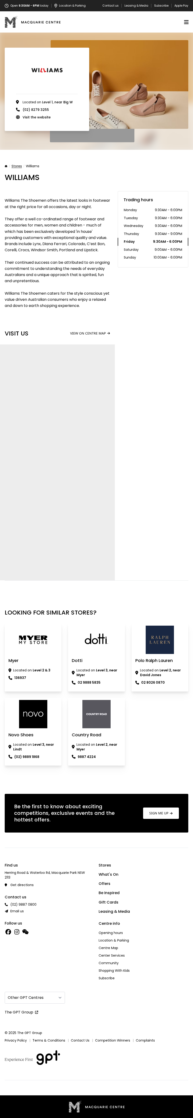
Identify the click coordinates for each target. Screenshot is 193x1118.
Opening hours (111, 932)
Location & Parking (114, 940)
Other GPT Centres (26, 997)
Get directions (22, 885)
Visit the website (37, 117)
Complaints (145, 1040)
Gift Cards (108, 902)
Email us (17, 911)
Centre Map (108, 948)
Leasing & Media (136, 6)
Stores (17, 166)
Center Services (112, 955)
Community (109, 963)
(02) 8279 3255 (36, 109)
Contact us (110, 6)
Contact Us (80, 1040)
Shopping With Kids (114, 970)
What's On (108, 874)
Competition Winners (112, 1040)
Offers (104, 883)
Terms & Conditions (48, 1040)
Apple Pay (181, 6)
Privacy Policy (16, 1040)
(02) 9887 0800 (23, 904)
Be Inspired (109, 893)
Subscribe (161, 6)
